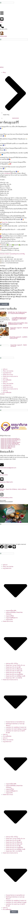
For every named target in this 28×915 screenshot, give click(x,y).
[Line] (14, 547)
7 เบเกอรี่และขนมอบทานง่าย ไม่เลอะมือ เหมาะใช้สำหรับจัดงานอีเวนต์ (19, 319)
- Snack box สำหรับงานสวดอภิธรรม (10, 438)
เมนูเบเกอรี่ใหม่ (10, 616)
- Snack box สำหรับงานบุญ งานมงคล (10, 442)
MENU (2, 67)
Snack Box (5, 222)
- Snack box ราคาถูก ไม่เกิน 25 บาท (10, 444)
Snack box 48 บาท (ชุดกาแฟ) (14, 670)
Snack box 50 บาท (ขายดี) (13, 672)
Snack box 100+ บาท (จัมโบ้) (14, 678)
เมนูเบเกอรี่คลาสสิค (11, 610)
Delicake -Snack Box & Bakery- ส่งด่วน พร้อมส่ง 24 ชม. (13, 489)
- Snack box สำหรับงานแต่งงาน (8, 441)
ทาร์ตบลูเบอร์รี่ (7, 173)
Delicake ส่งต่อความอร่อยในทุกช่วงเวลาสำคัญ (12, 254)
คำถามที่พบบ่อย (7, 380)
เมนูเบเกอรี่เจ (9, 619)
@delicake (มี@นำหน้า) (6, 482)
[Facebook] (2, 547)
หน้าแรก (5, 369)
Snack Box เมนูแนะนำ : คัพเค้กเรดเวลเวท (19, 345)
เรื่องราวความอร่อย (8, 371)
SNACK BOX (3, 36)
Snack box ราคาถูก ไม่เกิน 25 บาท (15, 665)
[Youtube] (10, 547)
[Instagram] (6, 547)
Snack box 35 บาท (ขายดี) (13, 667)
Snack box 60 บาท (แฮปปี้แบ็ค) (14, 674)
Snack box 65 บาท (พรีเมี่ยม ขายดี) (15, 676)
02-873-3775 (4, 475)
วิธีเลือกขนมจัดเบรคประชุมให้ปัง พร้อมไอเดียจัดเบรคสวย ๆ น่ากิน (18, 323)
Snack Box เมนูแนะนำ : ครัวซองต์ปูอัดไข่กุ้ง (19, 328)
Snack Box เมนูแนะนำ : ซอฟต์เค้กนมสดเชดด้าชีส (18, 337)
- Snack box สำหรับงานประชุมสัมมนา (10, 440)
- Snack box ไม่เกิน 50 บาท (7, 447)
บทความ (5, 378)
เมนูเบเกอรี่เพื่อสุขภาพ (11, 617)
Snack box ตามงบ (8, 374)
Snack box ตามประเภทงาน (10, 376)
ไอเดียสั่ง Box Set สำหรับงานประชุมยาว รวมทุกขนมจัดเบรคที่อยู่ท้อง (17, 312)
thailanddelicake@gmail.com (8, 467)
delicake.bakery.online (6, 497)
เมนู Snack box (7, 372)
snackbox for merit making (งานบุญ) (16, 729)
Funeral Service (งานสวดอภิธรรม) (15, 722)
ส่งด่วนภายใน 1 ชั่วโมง (12, 663)
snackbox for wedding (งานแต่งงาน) (16, 727)
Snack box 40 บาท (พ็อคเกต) (14, 669)
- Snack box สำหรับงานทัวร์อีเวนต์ (9, 443)
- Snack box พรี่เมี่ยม (5, 448)
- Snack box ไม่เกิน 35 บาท (7, 445)
